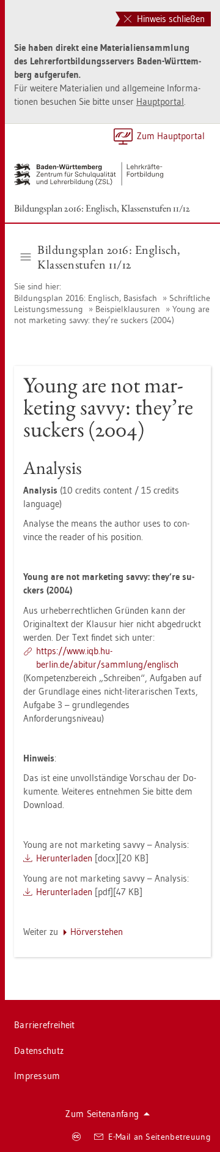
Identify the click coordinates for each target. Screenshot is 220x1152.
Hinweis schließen (169, 19)
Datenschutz (39, 1050)
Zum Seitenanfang (102, 1114)
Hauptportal (160, 101)
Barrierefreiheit (44, 1025)
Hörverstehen (96, 931)
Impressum (37, 1075)
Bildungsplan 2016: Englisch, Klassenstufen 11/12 (102, 208)
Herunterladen (64, 858)
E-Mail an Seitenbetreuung (159, 1136)
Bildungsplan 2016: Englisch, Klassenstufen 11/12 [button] (108, 257)
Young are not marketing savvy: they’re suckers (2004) (112, 314)
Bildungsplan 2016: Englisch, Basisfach (87, 297)
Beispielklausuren (127, 309)
